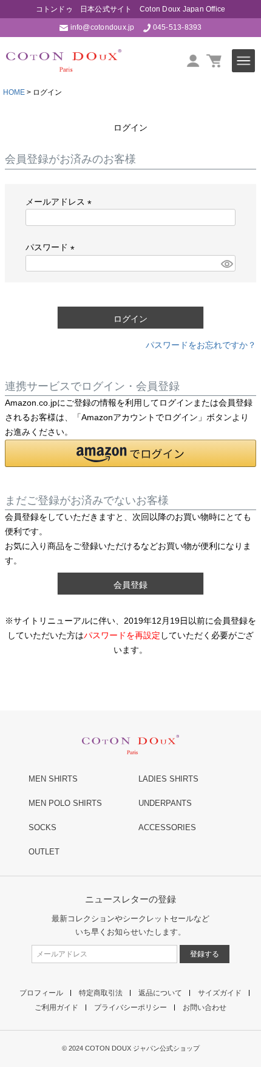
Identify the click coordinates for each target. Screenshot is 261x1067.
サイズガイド (220, 993)
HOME (14, 92)
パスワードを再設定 (122, 635)
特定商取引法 (101, 993)
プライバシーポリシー (130, 1007)
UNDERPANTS (165, 803)
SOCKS (42, 827)
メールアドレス (60, 201)
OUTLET (44, 851)
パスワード (52, 247)
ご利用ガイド (56, 1007)
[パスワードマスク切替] (226, 263)
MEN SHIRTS (53, 778)
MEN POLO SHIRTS (65, 803)
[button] (130, 453)
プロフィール (41, 993)
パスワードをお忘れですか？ (201, 345)
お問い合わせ (204, 1007)
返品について (160, 993)
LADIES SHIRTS (168, 778)
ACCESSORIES (167, 827)
